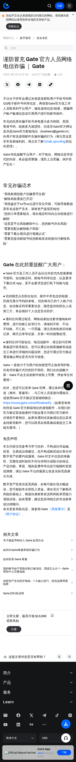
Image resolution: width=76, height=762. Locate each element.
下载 (64, 752)
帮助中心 (8, 38)
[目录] (68, 385)
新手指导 (25, 38)
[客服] (66, 738)
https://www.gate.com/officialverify (27, 403)
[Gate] (6, 6)
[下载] (66, 724)
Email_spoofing (54, 141)
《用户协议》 (12, 514)
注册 (59, 5)
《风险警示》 (58, 509)
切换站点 (13, 26)
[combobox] (38, 48)
